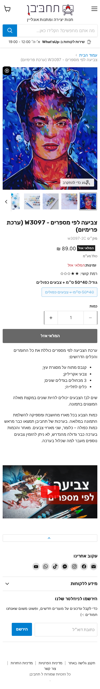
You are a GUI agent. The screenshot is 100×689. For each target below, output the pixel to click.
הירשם (22, 629)
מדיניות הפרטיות (50, 663)
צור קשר (50, 668)
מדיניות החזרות (22, 663)
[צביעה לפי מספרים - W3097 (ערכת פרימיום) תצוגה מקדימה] (88, 201)
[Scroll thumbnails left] (7, 202)
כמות (93, 306)
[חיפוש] (10, 30)
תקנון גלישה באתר (81, 663)
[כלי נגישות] (7, 70)
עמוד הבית (88, 55)
